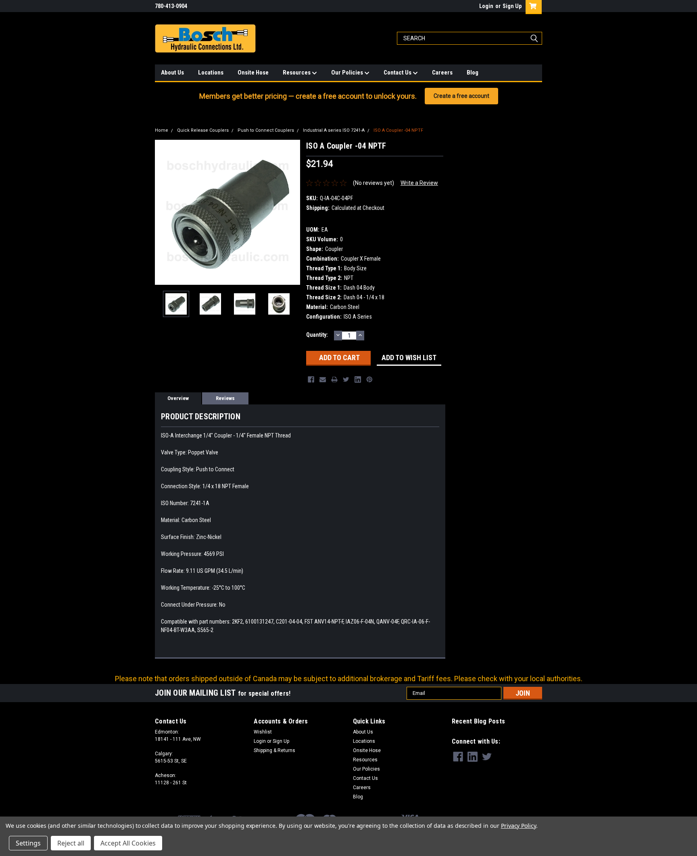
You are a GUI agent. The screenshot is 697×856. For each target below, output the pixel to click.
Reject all (70, 843)
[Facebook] (311, 379)
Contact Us (398, 72)
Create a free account (461, 96)
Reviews (225, 398)
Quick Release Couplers (203, 130)
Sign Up (512, 6)
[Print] (334, 379)
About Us (172, 72)
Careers (442, 72)
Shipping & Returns (274, 750)
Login (486, 6)
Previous (163, 212)
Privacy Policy (518, 825)
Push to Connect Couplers (266, 130)
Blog (472, 72)
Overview (178, 398)
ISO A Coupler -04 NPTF (398, 130)
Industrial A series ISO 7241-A (334, 130)
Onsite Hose (253, 72)
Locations (210, 72)
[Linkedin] (358, 379)
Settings (28, 843)
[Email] (322, 379)
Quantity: (317, 335)
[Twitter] (346, 379)
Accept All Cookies (128, 843)
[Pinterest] (369, 379)
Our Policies (347, 72)
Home (161, 130)
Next (292, 212)
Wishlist (263, 732)
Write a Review (419, 183)
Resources (297, 72)
